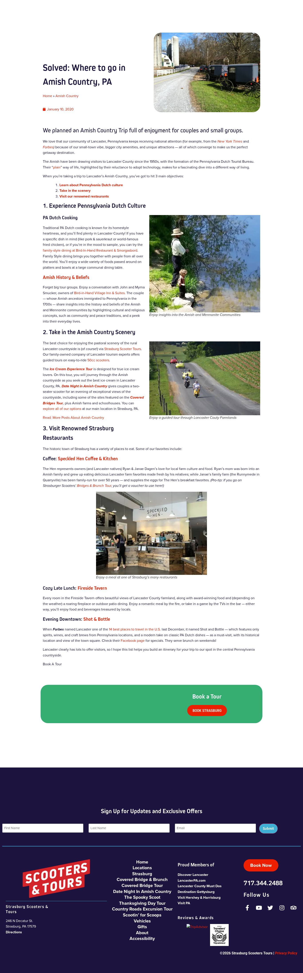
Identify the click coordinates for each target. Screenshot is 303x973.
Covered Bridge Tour (142, 885)
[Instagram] (281, 907)
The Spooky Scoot (142, 897)
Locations (142, 867)
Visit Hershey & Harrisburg (199, 897)
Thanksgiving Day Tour (142, 903)
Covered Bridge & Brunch (142, 879)
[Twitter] (270, 907)
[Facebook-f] (247, 907)
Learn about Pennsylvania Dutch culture (91, 185)
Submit (268, 828)
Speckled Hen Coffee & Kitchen (88, 458)
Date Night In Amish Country (142, 891)
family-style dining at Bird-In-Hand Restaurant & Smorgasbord (90, 250)
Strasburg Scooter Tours (122, 348)
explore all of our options (62, 408)
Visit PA (184, 903)
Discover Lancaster (193, 874)
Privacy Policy (286, 953)
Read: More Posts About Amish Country (73, 417)
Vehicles (142, 921)
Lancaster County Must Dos (200, 886)
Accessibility (142, 938)
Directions (14, 932)
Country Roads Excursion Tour (142, 909)
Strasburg (142, 873)
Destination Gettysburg (196, 891)
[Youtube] (258, 907)
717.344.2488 (263, 883)
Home (47, 95)
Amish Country (67, 95)
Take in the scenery (75, 190)
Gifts (142, 926)
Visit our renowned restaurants (84, 196)
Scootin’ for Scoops (142, 915)
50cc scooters (98, 360)
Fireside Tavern (92, 588)
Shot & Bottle (96, 619)
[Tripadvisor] (293, 907)
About (142, 932)
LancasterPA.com (192, 880)
